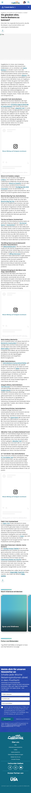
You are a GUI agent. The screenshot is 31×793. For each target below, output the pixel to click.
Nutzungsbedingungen (7, 726)
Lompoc (3, 179)
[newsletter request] (21, 767)
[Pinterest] (5, 652)
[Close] (29, 7)
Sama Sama (14, 417)
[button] (2, 30)
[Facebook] (10, 767)
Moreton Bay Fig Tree (7, 201)
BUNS (17, 368)
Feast (22, 536)
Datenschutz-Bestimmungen (15, 754)
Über (15, 745)
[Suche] (28, 2)
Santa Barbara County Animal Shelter (15, 363)
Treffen (15, 749)
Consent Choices (15, 759)
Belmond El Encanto (10, 246)
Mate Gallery (5, 348)
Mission (24, 75)
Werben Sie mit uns (15, 757)
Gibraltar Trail (16, 441)
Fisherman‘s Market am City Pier (11, 559)
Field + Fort (6, 523)
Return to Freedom (15, 183)
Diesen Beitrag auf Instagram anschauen (14, 151)
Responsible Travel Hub (17, 572)
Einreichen (7, 719)
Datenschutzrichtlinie (22, 719)
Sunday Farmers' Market (11, 548)
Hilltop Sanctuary (14, 254)
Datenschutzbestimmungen (14, 724)
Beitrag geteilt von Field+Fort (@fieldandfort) (14, 518)
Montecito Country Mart (8, 343)
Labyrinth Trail (19, 108)
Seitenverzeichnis (15, 752)
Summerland (11, 225)
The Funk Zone (5, 386)
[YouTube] (8, 652)
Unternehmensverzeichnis (15, 747)
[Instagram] (3, 652)
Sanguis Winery (6, 390)
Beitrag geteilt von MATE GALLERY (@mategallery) (16, 336)
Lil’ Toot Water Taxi (7, 457)
